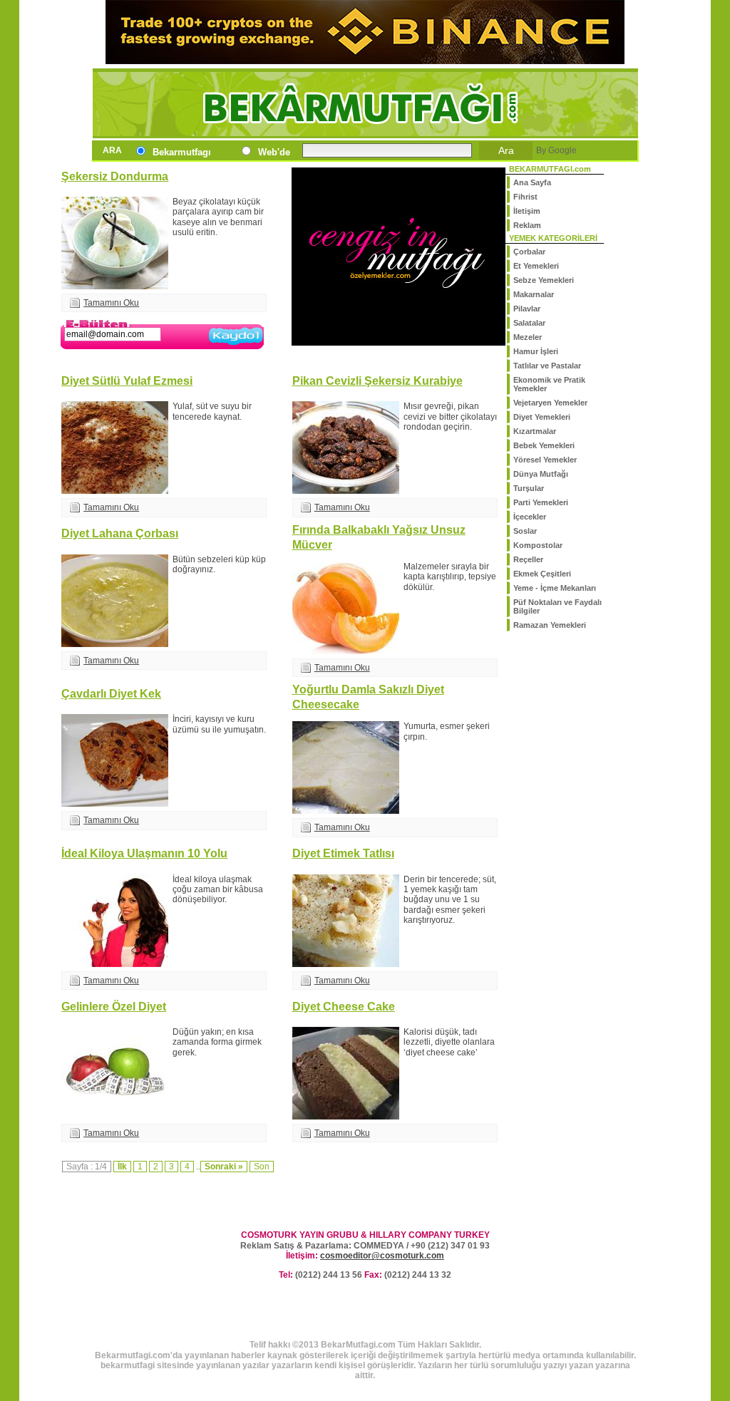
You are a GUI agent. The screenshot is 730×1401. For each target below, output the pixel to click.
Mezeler (527, 337)
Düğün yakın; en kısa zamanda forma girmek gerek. (217, 1042)
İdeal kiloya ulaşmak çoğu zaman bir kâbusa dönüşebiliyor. (218, 889)
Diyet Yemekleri (541, 417)
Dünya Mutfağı (540, 474)
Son (261, 1167)
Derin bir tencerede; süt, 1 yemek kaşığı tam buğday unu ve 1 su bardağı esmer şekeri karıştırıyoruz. (449, 900)
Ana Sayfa (532, 182)
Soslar (525, 531)
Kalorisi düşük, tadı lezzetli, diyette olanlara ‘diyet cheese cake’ (449, 1042)
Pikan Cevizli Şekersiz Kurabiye (377, 380)
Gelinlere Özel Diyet (113, 1006)
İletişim (526, 211)
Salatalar (529, 323)
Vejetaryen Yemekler (550, 402)
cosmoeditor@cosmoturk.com (382, 1256)
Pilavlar (526, 308)
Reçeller (528, 559)
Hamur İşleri (535, 351)
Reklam (527, 225)
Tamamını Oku (111, 303)
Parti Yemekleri (540, 502)
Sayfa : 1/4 (86, 1167)
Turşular (528, 488)
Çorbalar (529, 251)
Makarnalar (533, 294)
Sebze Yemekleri (543, 280)
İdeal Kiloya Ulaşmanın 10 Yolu (144, 853)
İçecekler (529, 516)
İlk (122, 1167)
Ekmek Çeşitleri (542, 573)
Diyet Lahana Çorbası (119, 533)
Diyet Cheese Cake (343, 1006)
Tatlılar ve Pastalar (547, 365)
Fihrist (525, 196)
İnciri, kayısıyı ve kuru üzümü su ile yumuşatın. (219, 724)
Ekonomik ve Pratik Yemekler (549, 384)
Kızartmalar (534, 431)
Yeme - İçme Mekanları (554, 588)
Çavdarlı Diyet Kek (111, 693)
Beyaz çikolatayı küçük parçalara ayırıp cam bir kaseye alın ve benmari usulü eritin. (218, 217)
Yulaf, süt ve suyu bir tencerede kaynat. (212, 411)
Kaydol (236, 346)
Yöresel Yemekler (545, 459)
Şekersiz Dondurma (114, 176)
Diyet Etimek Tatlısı (343, 853)
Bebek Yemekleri (544, 445)
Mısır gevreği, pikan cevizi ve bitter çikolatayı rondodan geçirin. (450, 416)
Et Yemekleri (536, 266)
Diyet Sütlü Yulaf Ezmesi (126, 380)
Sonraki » (224, 1167)
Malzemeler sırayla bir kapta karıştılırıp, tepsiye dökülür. (449, 577)
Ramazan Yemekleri (549, 625)
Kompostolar (537, 545)
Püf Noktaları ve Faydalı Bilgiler (557, 606)
